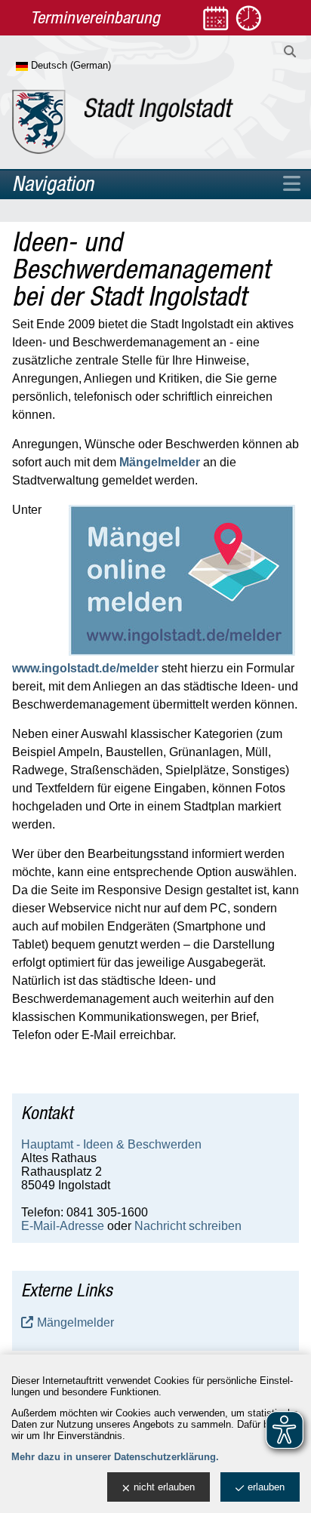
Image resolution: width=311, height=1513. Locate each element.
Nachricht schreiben (188, 1225)
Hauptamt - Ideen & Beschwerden (111, 1144)
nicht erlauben (164, 1487)
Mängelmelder (159, 462)
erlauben (266, 1487)
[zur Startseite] (122, 122)
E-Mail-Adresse (62, 1225)
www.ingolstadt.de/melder (85, 668)
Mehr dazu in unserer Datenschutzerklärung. (115, 1456)
